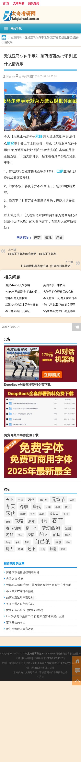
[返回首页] (76, 660)
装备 (68, 542)
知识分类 (33, 3)
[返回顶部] (76, 680)
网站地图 (27, 658)
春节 (57, 520)
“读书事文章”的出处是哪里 (59, 304)
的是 (56, 534)
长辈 (63, 549)
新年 (31, 521)
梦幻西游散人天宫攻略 (20, 629)
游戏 (9, 534)
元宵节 (58, 499)
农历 (72, 500)
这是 (42, 549)
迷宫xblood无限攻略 (17, 285)
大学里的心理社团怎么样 (58, 291)
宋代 (10, 513)
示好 (38, 136)
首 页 (6, 3)
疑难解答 (38, 658)
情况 (10, 143)
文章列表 (18, 3)
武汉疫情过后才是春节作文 (21, 304)
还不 (32, 548)
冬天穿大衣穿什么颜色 (20, 591)
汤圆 (68, 528)
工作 (32, 514)
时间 (43, 520)
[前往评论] (76, 670)
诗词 (20, 549)
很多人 (54, 513)
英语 (58, 542)
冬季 (24, 506)
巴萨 (60, 171)
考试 (26, 542)
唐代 (37, 506)
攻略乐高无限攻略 (16, 298)
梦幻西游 (50, 527)
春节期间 (13, 528)
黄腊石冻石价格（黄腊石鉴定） (25, 610)
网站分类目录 (62, 653)
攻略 (19, 520)
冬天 (10, 506)
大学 (48, 507)
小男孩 (40, 676)
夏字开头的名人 (15, 622)
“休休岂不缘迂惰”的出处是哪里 (23, 291)
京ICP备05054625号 (54, 658)
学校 (57, 507)
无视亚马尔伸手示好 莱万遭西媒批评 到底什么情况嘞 (38, 585)
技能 (8, 521)
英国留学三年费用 (54, 285)
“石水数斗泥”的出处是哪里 (59, 311)
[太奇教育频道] (40, 15)
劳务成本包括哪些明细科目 (22, 572)
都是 (53, 548)
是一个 (31, 528)
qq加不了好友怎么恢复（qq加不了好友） (33, 254)
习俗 (31, 499)
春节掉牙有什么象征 (17, 311)
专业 (9, 499)
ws (13, 76)
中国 (20, 500)
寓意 (23, 514)
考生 (17, 542)
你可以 (43, 500)
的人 (43, 534)
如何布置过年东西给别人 (21, 597)
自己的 (42, 541)
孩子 (67, 507)
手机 (65, 514)
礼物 (67, 535)
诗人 (9, 548)
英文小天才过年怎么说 (20, 603)
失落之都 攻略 (14, 578)
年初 (41, 514)
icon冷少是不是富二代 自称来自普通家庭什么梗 (35, 616)
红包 (8, 542)
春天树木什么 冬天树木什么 (60, 298)
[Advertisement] (40, 721)
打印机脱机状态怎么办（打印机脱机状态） (47, 266)
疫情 (31, 534)
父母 (20, 535)
